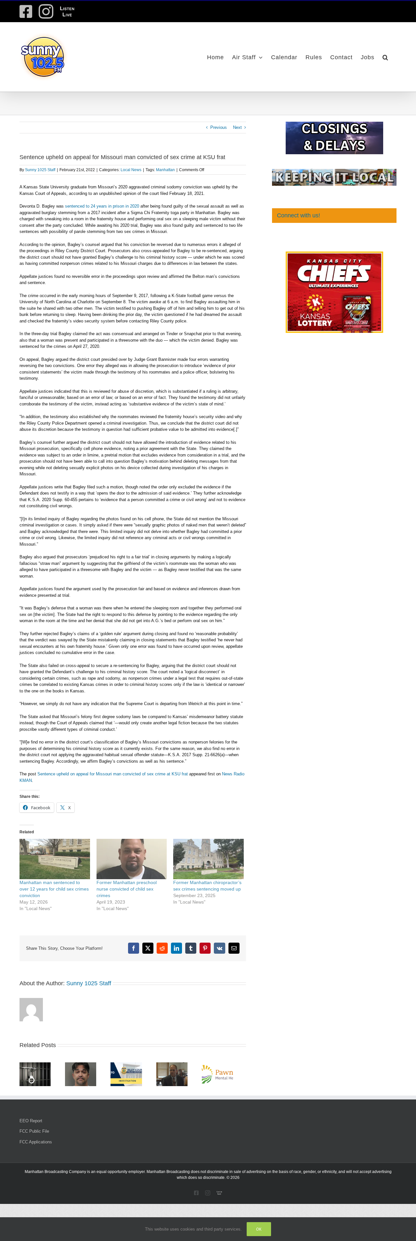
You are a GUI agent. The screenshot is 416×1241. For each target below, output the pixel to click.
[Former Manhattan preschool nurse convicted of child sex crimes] (132, 859)
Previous (218, 127)
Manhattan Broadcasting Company (55, 1173)
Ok (259, 1229)
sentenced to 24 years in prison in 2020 (102, 206)
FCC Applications (36, 1143)
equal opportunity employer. (121, 1173)
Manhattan (165, 170)
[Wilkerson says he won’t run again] (181, 1064)
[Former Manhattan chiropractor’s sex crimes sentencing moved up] (208, 859)
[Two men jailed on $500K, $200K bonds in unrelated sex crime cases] (36, 1064)
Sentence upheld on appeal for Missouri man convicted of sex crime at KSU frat (112, 773)
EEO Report (31, 1122)
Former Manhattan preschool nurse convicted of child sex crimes (127, 889)
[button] (385, 56)
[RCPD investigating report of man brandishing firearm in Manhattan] (133, 1064)
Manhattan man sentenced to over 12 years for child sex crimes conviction (54, 889)
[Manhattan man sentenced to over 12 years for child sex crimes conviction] (55, 859)
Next (237, 127)
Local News (131, 170)
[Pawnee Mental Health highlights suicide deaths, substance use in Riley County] (229, 1064)
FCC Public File (34, 1133)
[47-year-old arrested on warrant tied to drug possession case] (84, 1064)
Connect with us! (298, 215)
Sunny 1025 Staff (40, 170)
